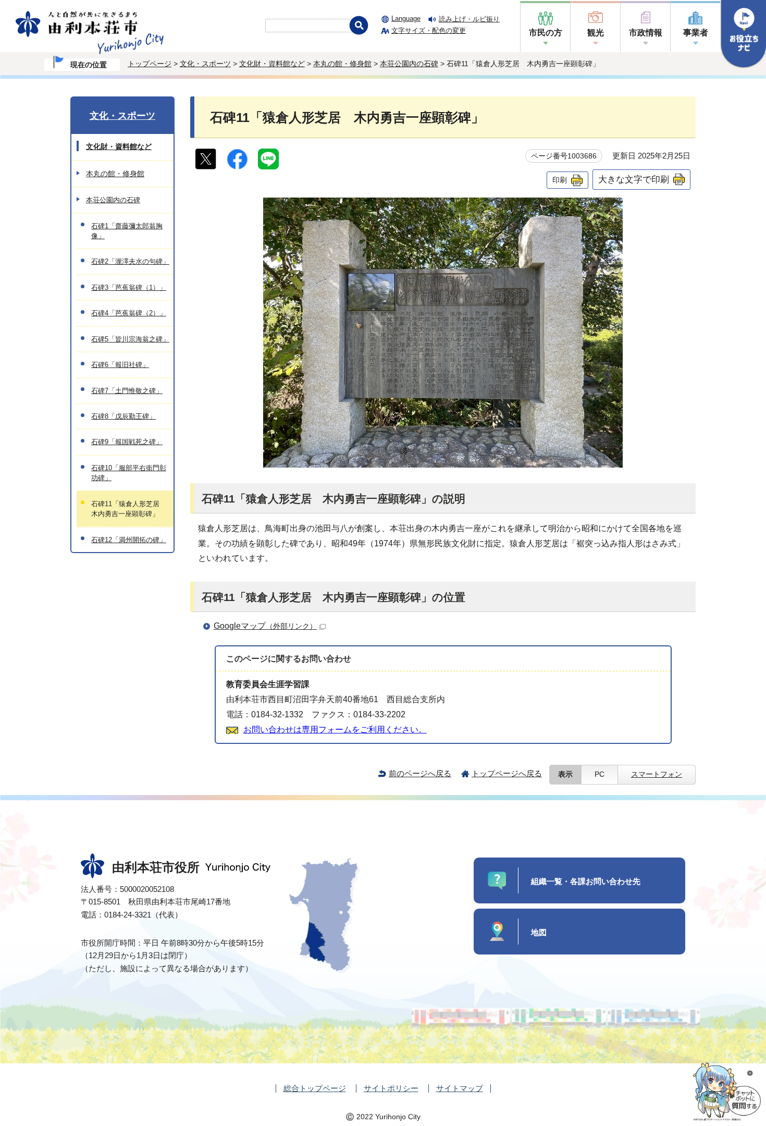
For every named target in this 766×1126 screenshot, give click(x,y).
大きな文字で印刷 (633, 179)
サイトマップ (459, 1088)
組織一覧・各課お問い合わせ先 (585, 881)
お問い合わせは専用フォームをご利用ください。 (335, 729)
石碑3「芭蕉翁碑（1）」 (128, 287)
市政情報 (645, 32)
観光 (595, 32)
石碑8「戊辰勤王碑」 (123, 416)
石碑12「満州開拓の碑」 (128, 540)
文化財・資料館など (272, 63)
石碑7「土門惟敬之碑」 (127, 391)
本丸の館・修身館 (342, 63)
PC (599, 774)
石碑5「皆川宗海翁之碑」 (130, 339)
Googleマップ (265, 625)
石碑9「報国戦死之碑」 (127, 442)
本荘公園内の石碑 (409, 63)
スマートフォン (656, 774)
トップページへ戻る (507, 773)
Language (406, 18)
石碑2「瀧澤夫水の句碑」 (130, 261)
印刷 (559, 180)
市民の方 (545, 32)
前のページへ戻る (420, 773)
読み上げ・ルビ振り (469, 19)
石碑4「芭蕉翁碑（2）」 (128, 313)
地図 (539, 932)
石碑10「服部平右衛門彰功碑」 (128, 473)
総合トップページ (314, 1088)
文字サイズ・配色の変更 (428, 30)
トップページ (149, 63)
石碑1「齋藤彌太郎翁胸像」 (127, 231)
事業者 (695, 32)
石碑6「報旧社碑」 (120, 365)
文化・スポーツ (205, 63)
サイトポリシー (391, 1088)
